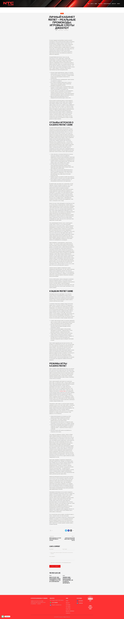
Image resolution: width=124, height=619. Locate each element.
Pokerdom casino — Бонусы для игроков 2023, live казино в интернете (68, 580)
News (62, 13)
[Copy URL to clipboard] (73, 530)
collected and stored (67, 562)
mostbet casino (62, 391)
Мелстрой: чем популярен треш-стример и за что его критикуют (55, 579)
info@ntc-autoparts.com (56, 604)
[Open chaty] (2, 616)
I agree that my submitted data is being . (61, 562)
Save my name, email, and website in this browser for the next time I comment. (62, 553)
